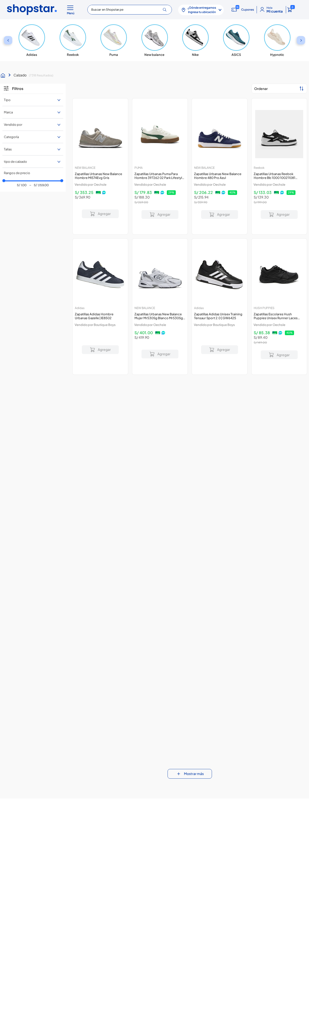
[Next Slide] (301, 40)
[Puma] (113, 40)
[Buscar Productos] (166, 9)
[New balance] (154, 40)
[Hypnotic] (277, 40)
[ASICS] (236, 40)
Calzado (20, 75)
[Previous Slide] (8, 40)
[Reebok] (72, 40)
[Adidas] (31, 40)
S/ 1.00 (22, 185)
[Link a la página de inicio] (4, 75)
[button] (71, 9)
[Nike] (195, 40)
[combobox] (129, 10)
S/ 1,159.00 (39, 185)
